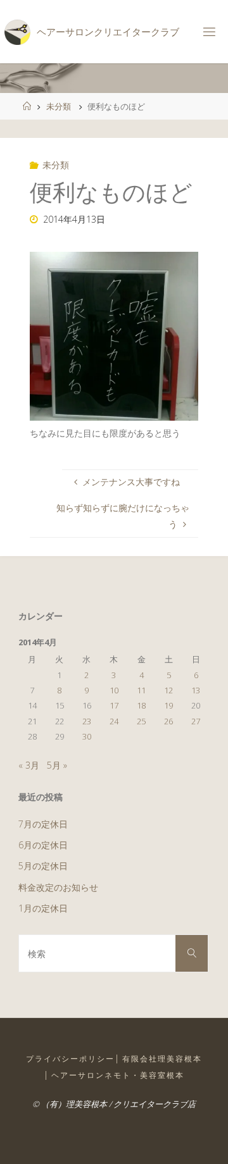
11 (141, 690)
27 (195, 721)
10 (114, 690)
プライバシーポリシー (70, 1058)
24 (114, 721)
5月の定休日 (43, 866)
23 (86, 721)
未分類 (58, 106)
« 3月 (28, 765)
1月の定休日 (43, 908)
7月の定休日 (43, 824)
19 (168, 705)
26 (168, 721)
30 (86, 736)
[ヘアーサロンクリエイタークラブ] (17, 31)
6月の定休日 (43, 845)
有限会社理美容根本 (162, 1058)
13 (195, 690)
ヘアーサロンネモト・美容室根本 (117, 1075)
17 (114, 705)
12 (168, 690)
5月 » (57, 765)
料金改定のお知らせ (58, 887)
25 (141, 721)
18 (141, 705)
